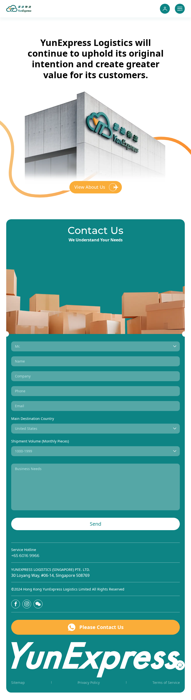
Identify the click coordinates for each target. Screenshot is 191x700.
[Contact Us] (180, 665)
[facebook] (15, 604)
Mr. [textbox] (17, 346)
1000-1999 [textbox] (23, 451)
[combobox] (95, 346)
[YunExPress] (18, 8)
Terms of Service (166, 682)
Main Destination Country (32, 418)
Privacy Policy (89, 682)
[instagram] (26, 604)
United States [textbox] (26, 428)
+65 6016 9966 (25, 555)
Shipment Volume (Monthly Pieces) (40, 441)
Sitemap (18, 682)
